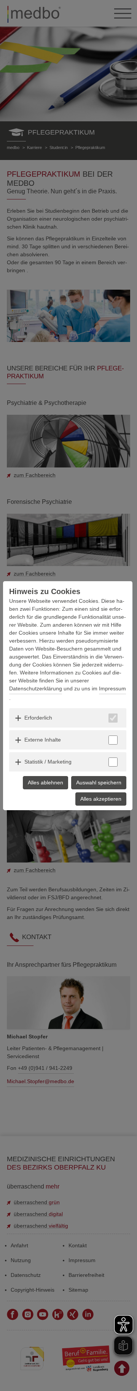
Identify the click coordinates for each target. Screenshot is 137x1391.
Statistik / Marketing (48, 762)
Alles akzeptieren (100, 799)
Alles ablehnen (45, 782)
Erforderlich (38, 718)
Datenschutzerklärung (35, 688)
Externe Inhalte (42, 740)
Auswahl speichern (98, 782)
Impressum (112, 688)
